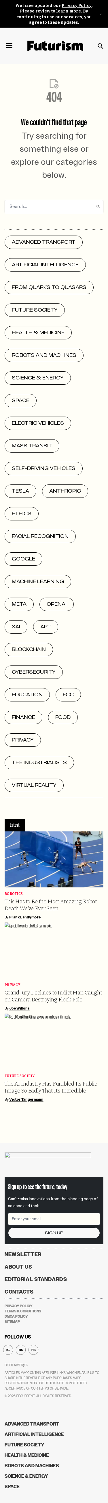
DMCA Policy (16, 1316)
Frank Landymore (25, 917)
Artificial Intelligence (34, 1434)
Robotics (14, 894)
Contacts (19, 1292)
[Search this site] (100, 46)
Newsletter (23, 1254)
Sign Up (54, 1232)
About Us (18, 1267)
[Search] (98, 206)
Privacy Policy (77, 5)
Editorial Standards (36, 1279)
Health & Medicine (27, 1455)
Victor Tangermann (26, 1099)
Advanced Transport (32, 1424)
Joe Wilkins (19, 1008)
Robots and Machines (32, 1465)
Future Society (20, 1076)
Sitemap (12, 1322)
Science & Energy (26, 1476)
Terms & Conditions (23, 1311)
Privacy (12, 985)
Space (12, 1486)
